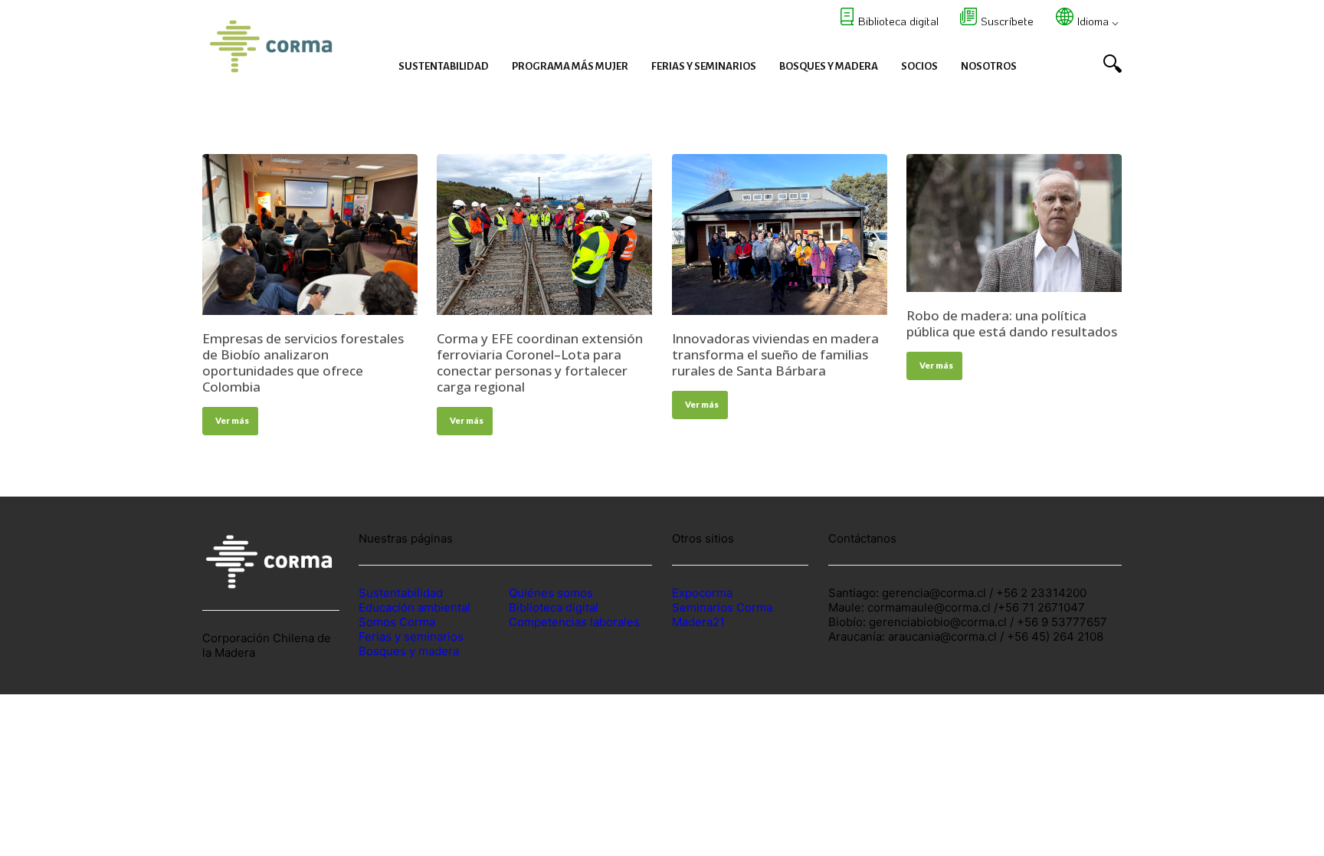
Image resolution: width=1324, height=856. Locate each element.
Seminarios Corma (722, 607)
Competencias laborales (574, 622)
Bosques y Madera (828, 66)
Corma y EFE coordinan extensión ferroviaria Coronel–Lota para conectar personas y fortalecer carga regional (540, 362)
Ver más (232, 420)
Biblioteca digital (898, 20)
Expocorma (702, 592)
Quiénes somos (551, 592)
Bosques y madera (409, 651)
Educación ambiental (414, 607)
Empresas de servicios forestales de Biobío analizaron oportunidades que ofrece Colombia (303, 362)
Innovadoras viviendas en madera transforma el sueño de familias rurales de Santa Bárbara (775, 354)
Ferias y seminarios (411, 636)
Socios (919, 66)
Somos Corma (397, 622)
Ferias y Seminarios (703, 66)
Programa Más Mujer (570, 66)
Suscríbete (1007, 20)
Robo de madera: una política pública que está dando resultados (1011, 323)
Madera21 (698, 622)
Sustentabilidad (443, 66)
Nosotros (989, 66)
